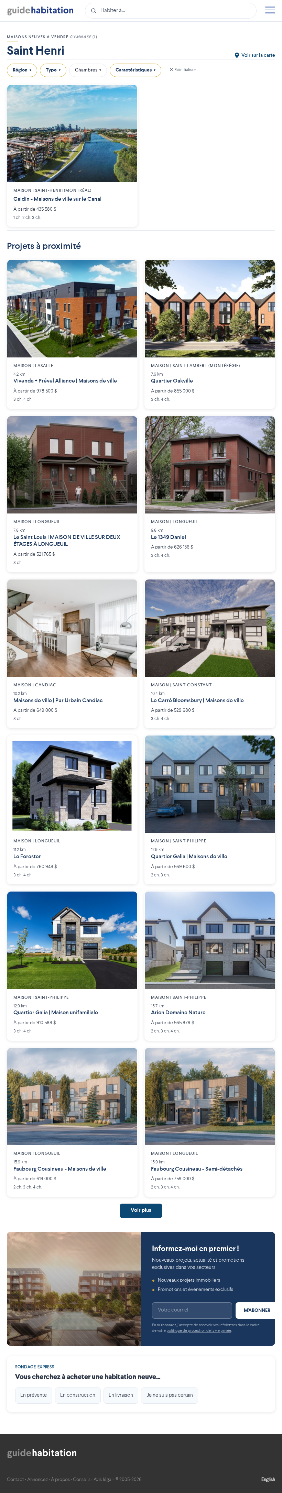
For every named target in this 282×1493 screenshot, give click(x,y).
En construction (77, 1395)
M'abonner (257, 1310)
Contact (15, 1479)
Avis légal (103, 1479)
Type (53, 70)
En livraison (121, 1395)
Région (22, 70)
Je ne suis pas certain (170, 1395)
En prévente (33, 1395)
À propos (60, 1479)
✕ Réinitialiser (183, 70)
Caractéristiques (135, 70)
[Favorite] (126, 95)
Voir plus (141, 1210)
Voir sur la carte (258, 55)
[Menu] (270, 11)
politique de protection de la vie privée (198, 1331)
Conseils (81, 1479)
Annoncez (37, 1479)
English (268, 1479)
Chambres (88, 70)
